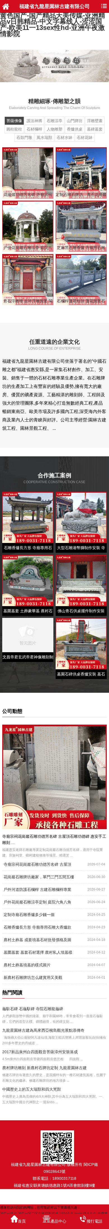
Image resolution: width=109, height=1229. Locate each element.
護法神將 (34, 120)
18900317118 (64, 1178)
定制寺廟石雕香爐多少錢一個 (29, 914)
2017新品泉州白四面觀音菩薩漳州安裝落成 (40, 1052)
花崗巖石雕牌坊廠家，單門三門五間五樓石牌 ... (39, 878)
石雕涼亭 (54, 120)
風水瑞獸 (44, 137)
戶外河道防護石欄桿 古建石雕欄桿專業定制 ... (37, 891)
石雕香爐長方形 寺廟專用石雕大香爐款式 (37, 929)
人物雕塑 (54, 129)
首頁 (22, 1221)
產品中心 (58, 1221)
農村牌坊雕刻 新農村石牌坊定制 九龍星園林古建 (44, 1068)
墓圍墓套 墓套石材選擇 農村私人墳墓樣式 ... (38, 954)
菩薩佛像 (14, 120)
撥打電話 (94, 1221)
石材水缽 (64, 137)
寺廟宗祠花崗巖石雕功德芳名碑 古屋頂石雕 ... (37, 866)
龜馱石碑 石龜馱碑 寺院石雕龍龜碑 (32, 1009)
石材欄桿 (34, 129)
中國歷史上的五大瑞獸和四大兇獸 (31, 1089)
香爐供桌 (74, 129)
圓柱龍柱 (14, 129)
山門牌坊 (74, 120)
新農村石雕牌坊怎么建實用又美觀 (33, 977)
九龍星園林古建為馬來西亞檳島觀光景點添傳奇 (43, 1030)
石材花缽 (85, 137)
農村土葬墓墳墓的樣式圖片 (27, 965)
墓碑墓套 (95, 129)
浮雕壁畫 (95, 120)
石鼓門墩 (24, 137)
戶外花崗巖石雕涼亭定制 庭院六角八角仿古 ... (37, 904)
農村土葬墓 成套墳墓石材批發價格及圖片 (37, 941)
